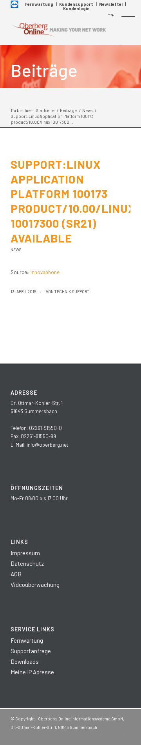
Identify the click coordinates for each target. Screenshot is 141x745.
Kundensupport (76, 4)
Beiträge (44, 69)
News (16, 249)
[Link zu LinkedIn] (101, 735)
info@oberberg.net (47, 445)
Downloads (25, 661)
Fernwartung (39, 4)
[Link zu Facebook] (77, 735)
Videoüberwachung (35, 584)
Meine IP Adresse (32, 671)
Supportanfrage (31, 650)
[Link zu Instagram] (89, 735)
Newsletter (111, 4)
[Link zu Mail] (124, 735)
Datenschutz (27, 563)
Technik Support (71, 291)
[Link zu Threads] (113, 735)
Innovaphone (45, 272)
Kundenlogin (76, 8)
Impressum (25, 552)
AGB (16, 573)
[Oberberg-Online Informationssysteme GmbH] (59, 29)
